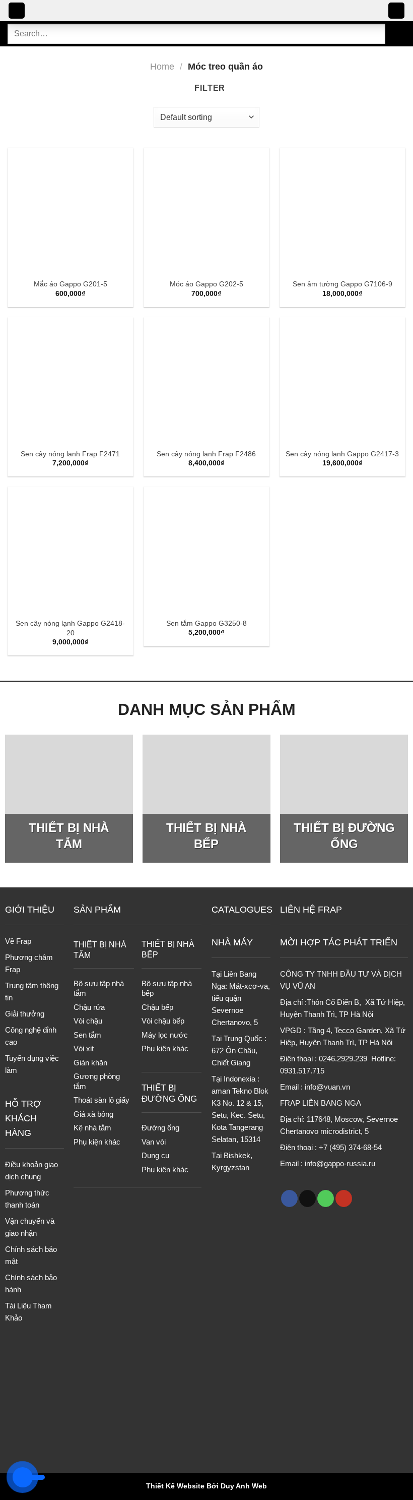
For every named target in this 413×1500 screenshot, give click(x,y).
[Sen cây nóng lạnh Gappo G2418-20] (70, 550)
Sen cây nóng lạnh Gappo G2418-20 (70, 628)
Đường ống (160, 1127)
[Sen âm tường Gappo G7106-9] (342, 211)
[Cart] (396, 11)
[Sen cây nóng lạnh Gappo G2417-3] (342, 380)
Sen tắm (87, 1035)
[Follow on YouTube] (343, 1198)
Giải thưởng (24, 1013)
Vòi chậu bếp (163, 1020)
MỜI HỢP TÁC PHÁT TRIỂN (338, 942)
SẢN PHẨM (97, 910)
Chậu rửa (89, 1007)
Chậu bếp (157, 1007)
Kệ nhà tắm (92, 1127)
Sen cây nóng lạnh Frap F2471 (70, 454)
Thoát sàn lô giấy (101, 1100)
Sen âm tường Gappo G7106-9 (342, 284)
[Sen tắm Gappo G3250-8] (206, 550)
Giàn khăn (90, 1062)
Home (162, 66)
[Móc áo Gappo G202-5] (206, 211)
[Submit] (395, 34)
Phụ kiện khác (97, 1141)
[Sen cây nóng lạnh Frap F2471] (70, 380)
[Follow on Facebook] (289, 1198)
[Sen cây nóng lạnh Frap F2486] (206, 380)
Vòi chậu (88, 1020)
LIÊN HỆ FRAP (311, 910)
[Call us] (325, 1198)
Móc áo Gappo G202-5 (206, 284)
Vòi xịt (84, 1048)
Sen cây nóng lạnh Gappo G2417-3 (342, 454)
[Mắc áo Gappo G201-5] (70, 211)
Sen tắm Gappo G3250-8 (206, 623)
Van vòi (154, 1141)
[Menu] (17, 11)
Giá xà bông (93, 1114)
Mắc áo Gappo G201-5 (70, 284)
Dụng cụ (155, 1155)
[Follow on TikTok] (307, 1198)
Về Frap (18, 941)
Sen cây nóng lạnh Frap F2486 (206, 454)
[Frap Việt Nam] (206, 11)
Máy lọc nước (165, 1035)
